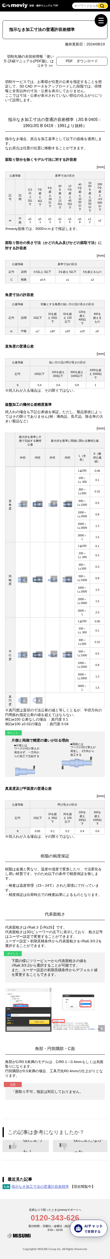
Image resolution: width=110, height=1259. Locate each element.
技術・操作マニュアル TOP (43, 5)
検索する (102, 5)
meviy (15, 7)
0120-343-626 (55, 1218)
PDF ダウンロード (82, 61)
